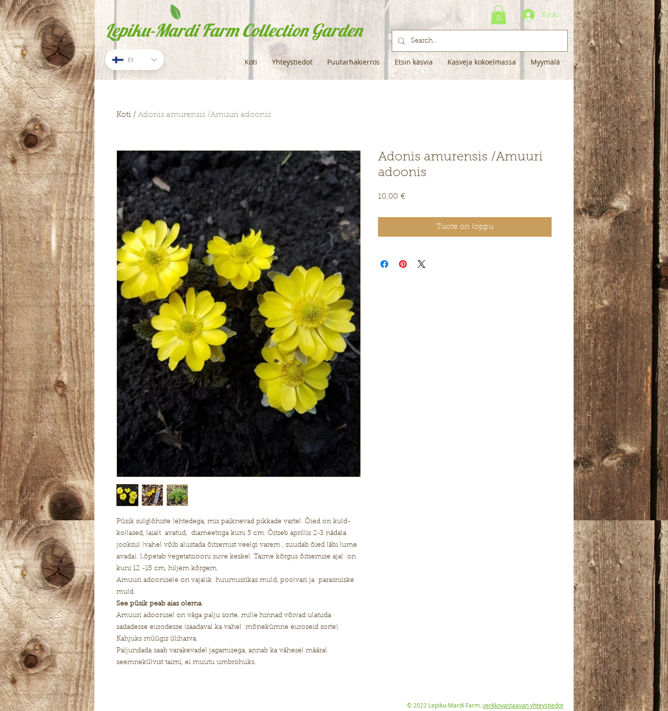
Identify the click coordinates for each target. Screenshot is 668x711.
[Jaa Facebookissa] (384, 264)
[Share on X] (421, 264)
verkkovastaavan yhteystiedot (523, 705)
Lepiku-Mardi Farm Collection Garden (233, 30)
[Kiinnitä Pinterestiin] (403, 264)
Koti (123, 115)
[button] (498, 14)
